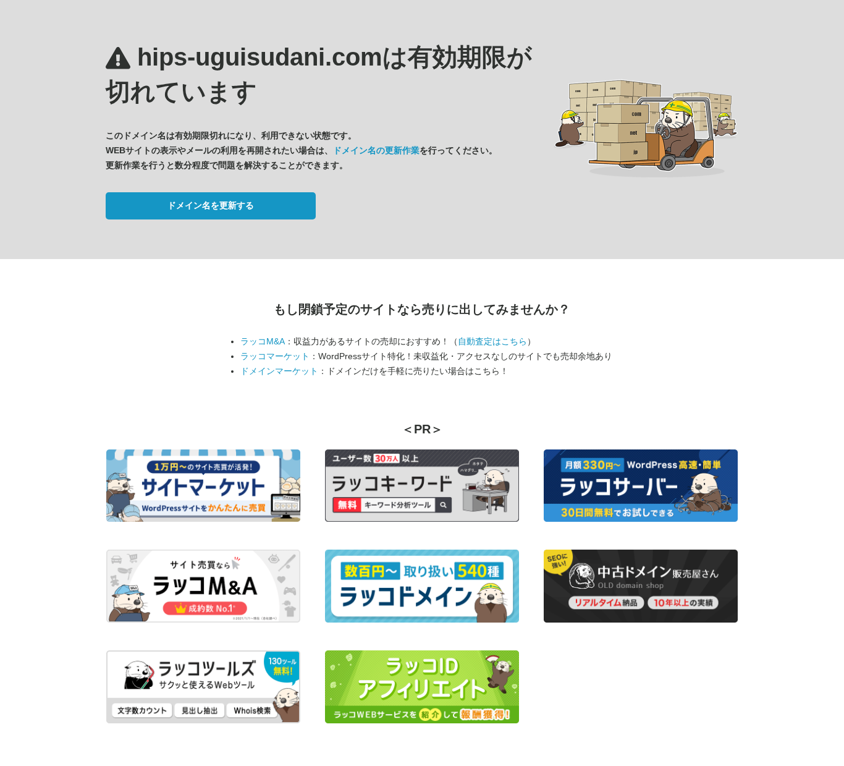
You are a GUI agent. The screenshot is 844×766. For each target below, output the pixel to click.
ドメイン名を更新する (210, 205)
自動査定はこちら (492, 341)
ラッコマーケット (275, 356)
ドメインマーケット (279, 371)
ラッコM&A (262, 341)
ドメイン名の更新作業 (376, 150)
